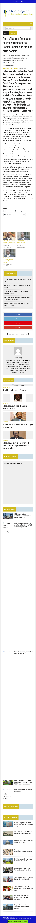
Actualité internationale (10, 817)
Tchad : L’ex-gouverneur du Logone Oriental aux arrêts (15, 407)
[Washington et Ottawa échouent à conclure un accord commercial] (8, 835)
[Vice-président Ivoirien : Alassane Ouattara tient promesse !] (9, 236)
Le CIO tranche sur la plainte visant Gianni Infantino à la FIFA (23, 860)
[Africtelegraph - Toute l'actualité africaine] (18, 12)
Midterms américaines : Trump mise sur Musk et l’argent (23, 841)
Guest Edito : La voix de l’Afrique (14, 389)
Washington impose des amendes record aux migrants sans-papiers (23, 851)
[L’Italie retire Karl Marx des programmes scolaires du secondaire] (8, 899)
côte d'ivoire (25, 55)
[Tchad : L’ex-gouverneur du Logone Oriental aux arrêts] (18, 401)
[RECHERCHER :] (18, 28)
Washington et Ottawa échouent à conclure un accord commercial (23, 832)
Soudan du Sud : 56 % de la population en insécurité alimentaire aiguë (23, 888)
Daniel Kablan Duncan (13, 58)
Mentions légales (27, 919)
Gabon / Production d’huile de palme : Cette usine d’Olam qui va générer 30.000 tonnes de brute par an (23, 782)
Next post (24, 334)
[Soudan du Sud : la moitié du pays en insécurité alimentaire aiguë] (8, 881)
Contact (12, 917)
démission (24, 58)
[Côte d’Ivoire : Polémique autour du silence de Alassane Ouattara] (9, 253)
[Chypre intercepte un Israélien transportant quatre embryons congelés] (8, 908)
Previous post (13, 334)
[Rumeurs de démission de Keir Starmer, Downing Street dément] (8, 872)
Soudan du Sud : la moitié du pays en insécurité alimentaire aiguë (23, 878)
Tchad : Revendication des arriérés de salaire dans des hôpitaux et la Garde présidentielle (16, 445)
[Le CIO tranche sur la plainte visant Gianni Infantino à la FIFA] (8, 862)
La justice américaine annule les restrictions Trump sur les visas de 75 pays (23, 824)
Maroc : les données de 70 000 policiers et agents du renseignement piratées (17, 298)
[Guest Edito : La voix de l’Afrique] (18, 385)
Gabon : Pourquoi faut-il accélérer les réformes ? (23, 790)
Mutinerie (20, 60)
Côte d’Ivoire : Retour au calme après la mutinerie (23, 242)
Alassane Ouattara (14, 55)
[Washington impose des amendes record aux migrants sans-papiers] (8, 853)
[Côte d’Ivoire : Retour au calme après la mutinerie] (23, 236)
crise (4, 58)
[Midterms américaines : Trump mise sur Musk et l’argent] (8, 844)
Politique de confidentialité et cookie (13, 919)
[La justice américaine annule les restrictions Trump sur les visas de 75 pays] (8, 826)
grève (14, 60)
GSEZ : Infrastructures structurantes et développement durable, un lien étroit (22, 516)
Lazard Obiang (13, 68)
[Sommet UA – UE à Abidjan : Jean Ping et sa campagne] (18, 419)
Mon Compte (15, 1)
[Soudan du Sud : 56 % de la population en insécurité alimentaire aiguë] (8, 890)
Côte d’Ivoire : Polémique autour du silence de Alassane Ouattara (8, 260)
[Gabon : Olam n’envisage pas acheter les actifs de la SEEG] (8, 775)
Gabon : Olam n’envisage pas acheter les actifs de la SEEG (23, 653)
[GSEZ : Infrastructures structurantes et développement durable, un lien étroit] (8, 518)
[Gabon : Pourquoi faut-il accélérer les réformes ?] (8, 798)
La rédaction (6, 917)
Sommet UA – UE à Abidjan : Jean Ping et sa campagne (18, 425)
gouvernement (7, 60)
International (7, 387)
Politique (5, 403)
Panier (22, 1)
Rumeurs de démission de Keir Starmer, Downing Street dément (22, 869)
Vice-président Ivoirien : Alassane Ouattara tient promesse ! (9, 242)
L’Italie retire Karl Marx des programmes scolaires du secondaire (21, 897)
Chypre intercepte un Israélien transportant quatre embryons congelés (22, 906)
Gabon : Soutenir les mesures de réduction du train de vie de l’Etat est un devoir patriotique (23, 525)
